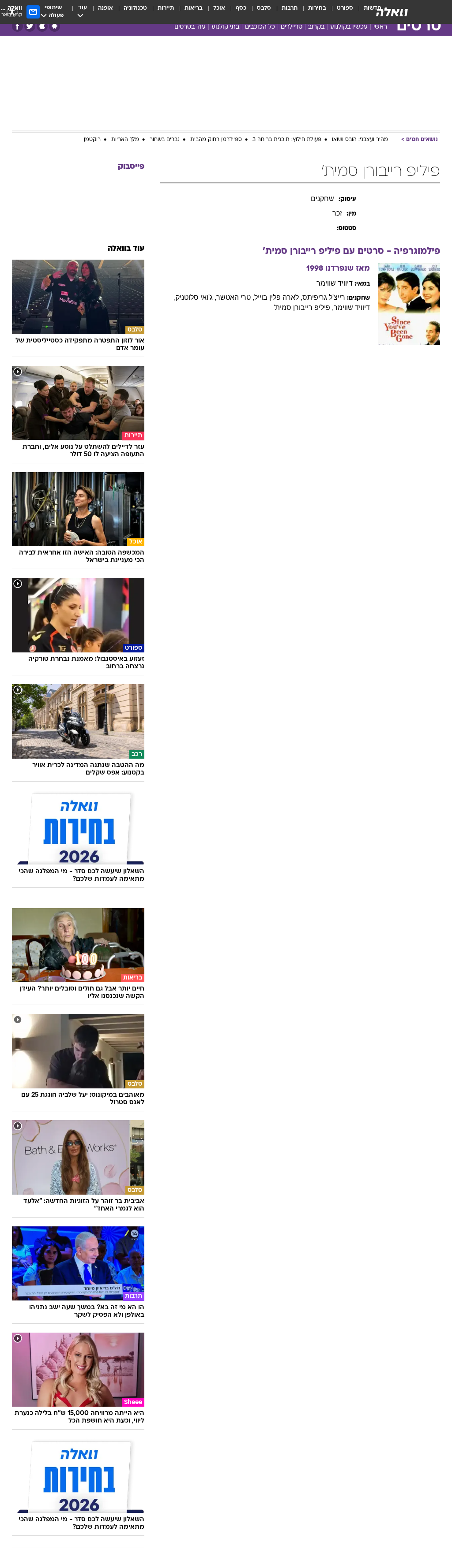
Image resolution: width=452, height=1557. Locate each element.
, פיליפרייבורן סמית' (304, 307)
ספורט (345, 8)
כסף (241, 8)
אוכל (219, 8)
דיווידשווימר (334, 283)
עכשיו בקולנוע (349, 27)
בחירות (317, 8)
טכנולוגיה (135, 8)
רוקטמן (92, 139)
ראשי (380, 27)
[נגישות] (12, 11)
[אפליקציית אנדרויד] (54, 26)
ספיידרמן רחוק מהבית (216, 139)
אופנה (105, 8)
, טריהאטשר (235, 297)
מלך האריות (125, 139)
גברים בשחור (165, 139)
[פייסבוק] (17, 26)
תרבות (290, 8)
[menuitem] (339, 12)
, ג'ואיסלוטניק (196, 297)
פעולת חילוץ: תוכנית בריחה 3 (286, 139)
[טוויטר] (29, 26)
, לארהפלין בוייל (278, 297)
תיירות (166, 8)
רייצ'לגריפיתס (323, 297)
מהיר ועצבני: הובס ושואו (360, 139)
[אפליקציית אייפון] (42, 26)
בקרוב (316, 27)
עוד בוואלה (126, 249)
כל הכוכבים (260, 27)
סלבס (264, 8)
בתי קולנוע (225, 27)
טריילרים (291, 27)
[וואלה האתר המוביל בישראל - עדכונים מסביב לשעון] (392, 11)
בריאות (194, 8)
